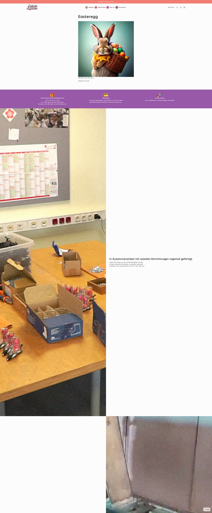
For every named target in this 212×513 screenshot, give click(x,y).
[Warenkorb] (184, 7)
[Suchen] (177, 7)
